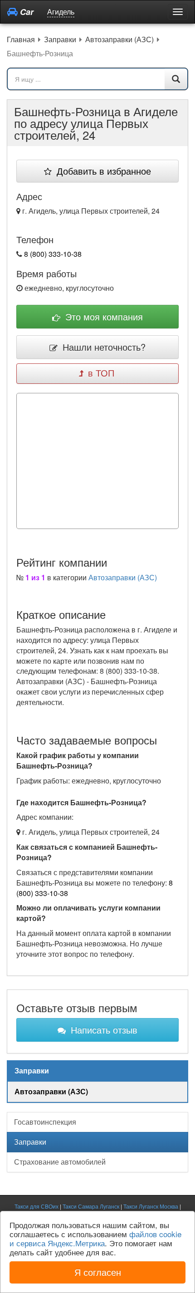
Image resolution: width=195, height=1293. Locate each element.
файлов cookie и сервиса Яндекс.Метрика (95, 1238)
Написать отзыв (102, 1029)
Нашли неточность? (103, 346)
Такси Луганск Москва (150, 1206)
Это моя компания (103, 316)
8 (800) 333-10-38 (53, 254)
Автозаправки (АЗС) (122, 577)
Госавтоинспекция (45, 1122)
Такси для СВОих (36, 1206)
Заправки (30, 1141)
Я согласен (97, 1271)
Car (26, 12)
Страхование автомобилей (60, 1161)
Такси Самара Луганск (91, 1206)
